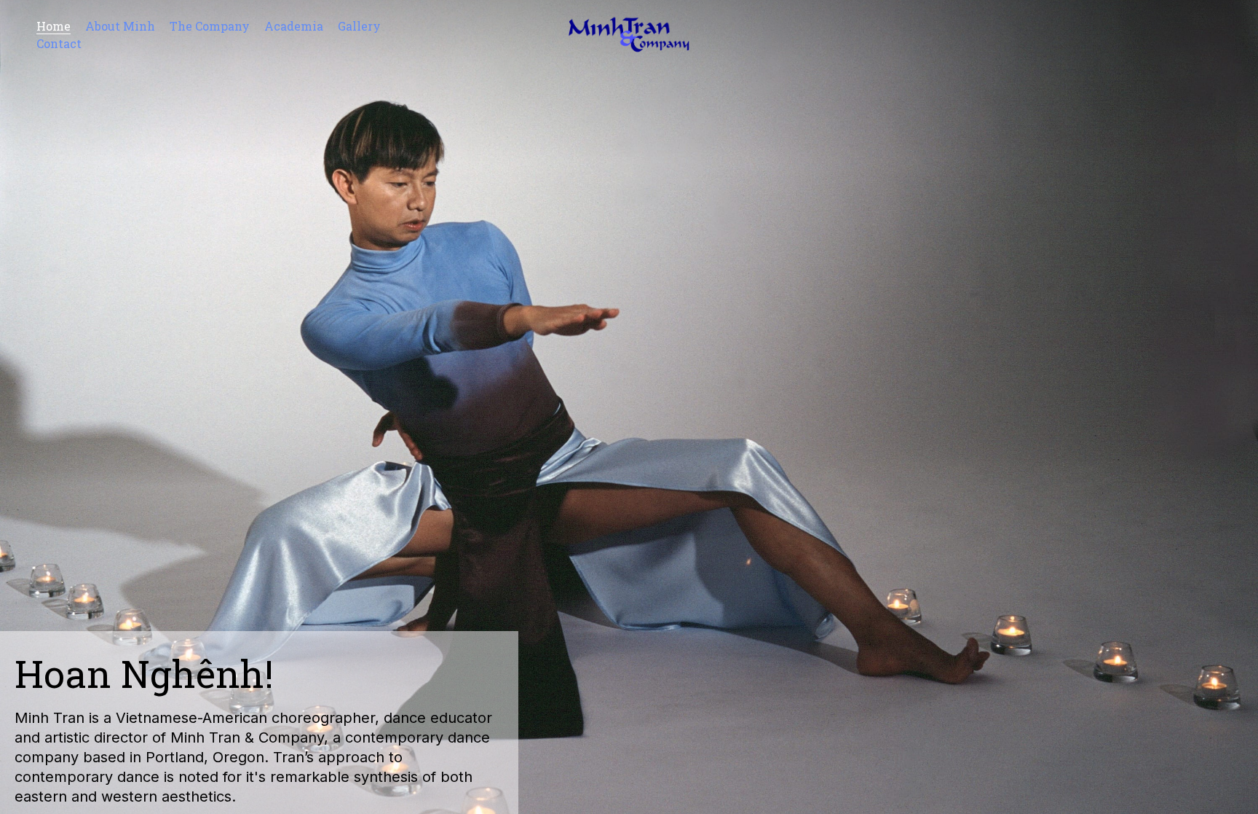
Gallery (359, 26)
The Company (210, 26)
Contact (59, 43)
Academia (293, 26)
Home (53, 26)
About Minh (120, 26)
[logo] (629, 34)
